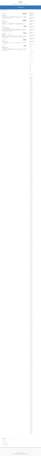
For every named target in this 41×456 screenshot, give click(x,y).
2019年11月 (31, 171)
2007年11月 (31, 384)
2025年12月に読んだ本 (32, 35)
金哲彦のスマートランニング (7, 34)
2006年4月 (31, 416)
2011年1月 (31, 320)
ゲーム (30, 49)
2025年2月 (31, 109)
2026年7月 (31, 80)
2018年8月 (31, 185)
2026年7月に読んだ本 (32, 14)
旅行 (30, 66)
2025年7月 (31, 100)
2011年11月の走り (5, 47)
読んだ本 (31, 73)
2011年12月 (31, 301)
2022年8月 (31, 144)
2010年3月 (31, 337)
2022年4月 (31, 151)
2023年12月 (31, 122)
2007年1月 (31, 401)
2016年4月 (31, 217)
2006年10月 (31, 406)
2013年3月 (31, 276)
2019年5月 (31, 173)
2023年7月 (31, 127)
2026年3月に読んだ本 (32, 26)
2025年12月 (31, 92)
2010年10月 (31, 325)
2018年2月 (31, 190)
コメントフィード (6, 443)
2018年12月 (31, 178)
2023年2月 (31, 136)
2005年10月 (31, 426)
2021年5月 (31, 166)
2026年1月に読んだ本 (32, 32)
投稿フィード (5, 441)
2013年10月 (31, 264)
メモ (30, 61)
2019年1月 (31, 176)
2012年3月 (31, 296)
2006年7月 (31, 411)
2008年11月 (31, 364)
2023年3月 (31, 134)
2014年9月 (31, 247)
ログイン (4, 440)
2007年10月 (31, 386)
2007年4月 (31, 396)
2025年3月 (31, 107)
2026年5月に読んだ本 (32, 20)
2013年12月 (31, 261)
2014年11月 (31, 244)
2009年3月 (31, 357)
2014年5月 (31, 252)
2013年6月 (31, 271)
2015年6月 (31, 234)
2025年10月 (31, 95)
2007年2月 (31, 399)
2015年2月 (31, 239)
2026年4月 (31, 85)
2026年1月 (31, 90)
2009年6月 (31, 352)
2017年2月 (31, 205)
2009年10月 (31, 345)
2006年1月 (31, 421)
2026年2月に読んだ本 (32, 29)
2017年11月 (31, 195)
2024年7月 (31, 114)
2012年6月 (31, 291)
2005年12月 (31, 423)
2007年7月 (31, 391)
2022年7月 (31, 146)
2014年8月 (31, 249)
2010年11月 (31, 323)
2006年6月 (31, 413)
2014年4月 (31, 254)
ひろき (30, 59)
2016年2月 (31, 220)
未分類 (25, 26)
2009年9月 (31, 347)
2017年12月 (31, 193)
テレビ (30, 56)
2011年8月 (31, 308)
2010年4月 (31, 335)
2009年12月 (31, 342)
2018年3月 (31, 188)
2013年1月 (31, 279)
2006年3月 (31, 418)
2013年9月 (31, 266)
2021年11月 (31, 156)
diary (30, 46)
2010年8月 (31, 328)
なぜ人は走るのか (5, 41)
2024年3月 (31, 117)
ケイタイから (31, 51)
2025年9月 (31, 97)
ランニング (24, 13)
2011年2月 (31, 318)
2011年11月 (31, 303)
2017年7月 (31, 200)
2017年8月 (31, 198)
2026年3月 (31, 87)
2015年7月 (31, 232)
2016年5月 (31, 215)
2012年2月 (31, 298)
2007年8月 (31, 389)
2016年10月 (31, 210)
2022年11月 (31, 139)
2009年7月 (31, 350)
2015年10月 (31, 227)
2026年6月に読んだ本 (32, 17)
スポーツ (31, 54)
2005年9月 (31, 428)
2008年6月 (31, 372)
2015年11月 (31, 225)
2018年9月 (31, 183)
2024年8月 (31, 112)
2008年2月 (31, 379)
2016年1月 (31, 222)
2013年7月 (31, 269)
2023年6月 (31, 129)
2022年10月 (31, 141)
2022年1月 (31, 154)
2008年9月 (31, 367)
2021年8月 (31, 161)
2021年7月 (31, 163)
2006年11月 (31, 404)
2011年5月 (31, 313)
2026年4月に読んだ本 (32, 23)
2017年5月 (31, 203)
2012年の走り (4, 15)
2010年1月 (31, 340)
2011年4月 (31, 315)
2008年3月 (31, 377)
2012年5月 (31, 293)
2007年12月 (31, 382)
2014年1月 (31, 259)
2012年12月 (31, 281)
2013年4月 (31, 274)
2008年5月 (31, 374)
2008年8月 (31, 369)
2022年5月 (31, 149)
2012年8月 (31, 288)
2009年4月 (31, 355)
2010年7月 (31, 330)
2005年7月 (31, 431)
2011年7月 (31, 310)
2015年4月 (31, 237)
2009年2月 (31, 359)
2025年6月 (31, 102)
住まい (30, 64)
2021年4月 (31, 168)
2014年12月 (31, 242)
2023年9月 (31, 124)
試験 (30, 71)
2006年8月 (31, 409)
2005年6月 (31, 433)
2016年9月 (31, 212)
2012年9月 (31, 286)
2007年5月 (31, 394)
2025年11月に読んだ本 (32, 38)
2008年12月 (31, 362)
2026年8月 (31, 78)
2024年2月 (31, 119)
